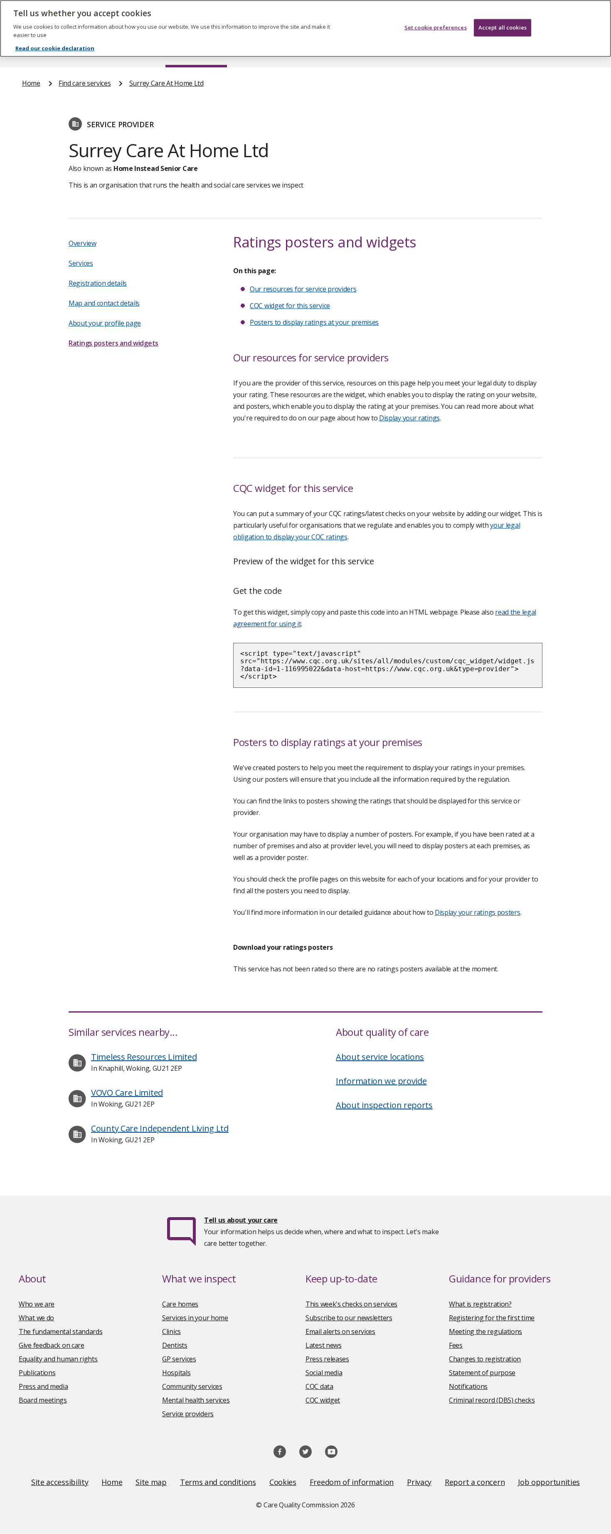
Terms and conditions (218, 1482)
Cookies (282, 1482)
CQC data (319, 1386)
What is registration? (480, 1304)
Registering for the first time (492, 1317)
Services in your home (195, 1317)
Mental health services (195, 1400)
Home (31, 83)
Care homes (180, 1304)
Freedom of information (352, 1482)
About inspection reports (384, 1105)
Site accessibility (60, 1482)
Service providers (188, 1413)
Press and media (43, 1386)
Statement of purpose (482, 1372)
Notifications (468, 1386)
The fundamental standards (61, 1331)
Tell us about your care (241, 1220)
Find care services (85, 83)
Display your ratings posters (477, 912)
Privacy (419, 1482)
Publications (37, 1372)
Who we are (36, 1304)
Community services (192, 1386)
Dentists (174, 1345)
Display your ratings (409, 417)
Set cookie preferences (435, 27)
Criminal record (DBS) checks (492, 1400)
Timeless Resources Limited (144, 1056)
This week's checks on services (351, 1304)
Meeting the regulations (485, 1331)
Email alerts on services (340, 1331)
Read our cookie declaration (54, 48)
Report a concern (475, 1482)
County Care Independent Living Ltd (160, 1128)
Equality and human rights (58, 1359)
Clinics (171, 1331)
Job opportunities (549, 1482)
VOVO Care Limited (127, 1092)
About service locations (380, 1056)
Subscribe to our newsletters (349, 1317)
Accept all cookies (502, 27)
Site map (151, 1482)
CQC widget (323, 1400)
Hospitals (176, 1372)
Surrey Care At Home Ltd (166, 83)
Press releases (327, 1359)
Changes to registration (485, 1359)
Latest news (324, 1345)
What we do (36, 1317)
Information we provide (381, 1081)
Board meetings (43, 1400)
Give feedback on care (51, 1345)
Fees (456, 1345)
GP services (179, 1359)
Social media (324, 1372)
